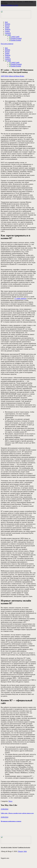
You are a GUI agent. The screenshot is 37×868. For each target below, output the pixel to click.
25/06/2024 (4, 809)
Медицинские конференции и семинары (11, 821)
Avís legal (14, 847)
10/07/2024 (4, 76)
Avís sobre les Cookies (6, 847)
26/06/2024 (4, 817)
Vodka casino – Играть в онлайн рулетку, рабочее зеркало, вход (17, 813)
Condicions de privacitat (24, 847)
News (10, 801)
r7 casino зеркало (20, 298)
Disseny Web (22, 851)
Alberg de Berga (14, 76)
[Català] (8, 35)
